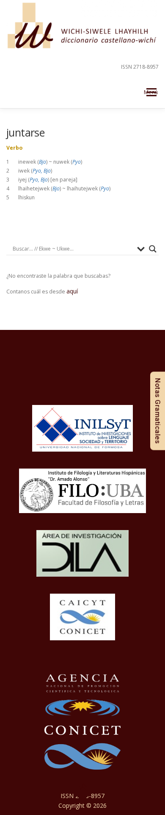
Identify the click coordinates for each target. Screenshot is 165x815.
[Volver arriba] (83, 786)
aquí (72, 291)
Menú (151, 92)
